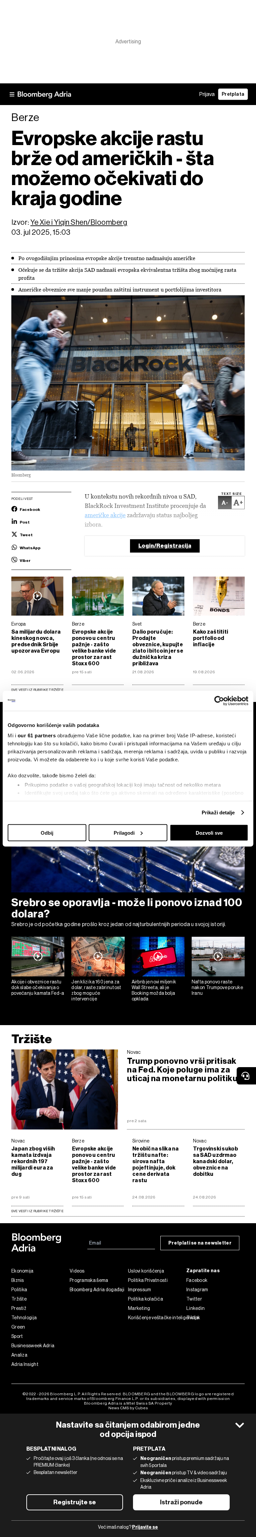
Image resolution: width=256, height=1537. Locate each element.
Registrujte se (74, 1502)
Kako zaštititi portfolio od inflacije (210, 638)
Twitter (194, 1299)
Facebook (196, 1280)
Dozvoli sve (209, 832)
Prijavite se (145, 1527)
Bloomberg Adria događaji (97, 1289)
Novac (134, 1052)
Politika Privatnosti (148, 1280)
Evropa (18, 624)
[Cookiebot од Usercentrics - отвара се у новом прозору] (219, 701)
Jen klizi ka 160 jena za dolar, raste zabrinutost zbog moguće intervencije (96, 990)
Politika (19, 1289)
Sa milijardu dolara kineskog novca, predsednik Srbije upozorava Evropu (36, 641)
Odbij (47, 832)
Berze (78, 624)
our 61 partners (37, 735)
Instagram (197, 1289)
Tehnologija (24, 1317)
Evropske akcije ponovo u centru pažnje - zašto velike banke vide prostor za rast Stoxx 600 (94, 648)
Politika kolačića (145, 1299)
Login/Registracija (164, 546)
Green (18, 1327)
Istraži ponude (181, 1502)
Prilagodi (124, 832)
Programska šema (89, 1280)
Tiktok (193, 1317)
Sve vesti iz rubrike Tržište (37, 690)
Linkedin (195, 1308)
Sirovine (140, 1140)
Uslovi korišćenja (146, 1271)
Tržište (31, 1039)
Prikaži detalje (218, 812)
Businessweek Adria (32, 1345)
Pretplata (233, 94)
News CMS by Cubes (128, 1408)
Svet (137, 624)
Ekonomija (22, 1271)
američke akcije (105, 515)
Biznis (17, 1280)
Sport (17, 1336)
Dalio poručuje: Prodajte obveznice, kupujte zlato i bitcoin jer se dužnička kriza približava (157, 648)
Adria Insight (24, 1364)
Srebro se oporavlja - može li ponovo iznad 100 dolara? (126, 908)
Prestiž (18, 1308)
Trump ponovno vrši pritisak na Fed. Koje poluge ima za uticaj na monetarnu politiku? (184, 1070)
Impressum (139, 1289)
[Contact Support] (246, 1075)
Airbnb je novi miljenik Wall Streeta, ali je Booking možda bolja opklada (154, 990)
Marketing (139, 1308)
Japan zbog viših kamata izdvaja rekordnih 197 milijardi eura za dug (33, 1161)
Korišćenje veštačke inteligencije (157, 1317)
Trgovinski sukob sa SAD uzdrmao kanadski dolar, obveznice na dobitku (215, 1161)
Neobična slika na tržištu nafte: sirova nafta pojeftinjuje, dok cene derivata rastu (155, 1164)
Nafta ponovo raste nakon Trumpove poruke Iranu (217, 987)
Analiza (19, 1355)
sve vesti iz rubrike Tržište (37, 1211)
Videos (77, 1271)
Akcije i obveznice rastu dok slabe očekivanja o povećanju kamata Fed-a (37, 987)
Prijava (207, 94)
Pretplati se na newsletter (199, 1243)
